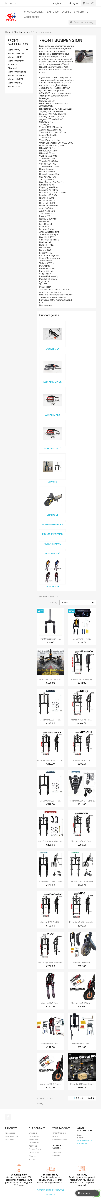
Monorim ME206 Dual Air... (82, 679)
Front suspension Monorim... (50, 841)
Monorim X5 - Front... (82, 639)
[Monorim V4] (52, 334)
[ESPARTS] (52, 466)
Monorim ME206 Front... (50, 720)
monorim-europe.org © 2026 (50, 1189)
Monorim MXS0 (16, 79)
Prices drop (10, 1133)
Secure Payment (36, 1149)
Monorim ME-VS (16, 53)
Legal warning (35, 1136)
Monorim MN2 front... (82, 962)
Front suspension (18, 42)
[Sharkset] (52, 500)
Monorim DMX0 (16, 60)
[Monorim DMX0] (52, 433)
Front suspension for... (50, 639)
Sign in (55, 1136)
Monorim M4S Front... (50, 1043)
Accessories (31, 17)
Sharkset (12, 68)
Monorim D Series (17, 71)
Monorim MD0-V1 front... (82, 841)
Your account (61, 1128)
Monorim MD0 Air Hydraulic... (82, 922)
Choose (77, 602)
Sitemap (32, 1156)
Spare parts (81, 11)
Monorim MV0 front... (50, 1003)
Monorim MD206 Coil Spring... (82, 801)
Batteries (53, 11)
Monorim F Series (17, 75)
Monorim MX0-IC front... (50, 1084)
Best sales (9, 1139)
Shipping (33, 1133)
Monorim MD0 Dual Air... (50, 922)
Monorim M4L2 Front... (82, 1043)
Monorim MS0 (15, 82)
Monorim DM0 (15, 57)
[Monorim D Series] (52, 521)
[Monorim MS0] (52, 550)
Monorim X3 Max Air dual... (50, 679)
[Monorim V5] (52, 571)
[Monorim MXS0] (52, 540)
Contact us (10, 3)
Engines (66, 11)
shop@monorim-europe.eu (84, 1141)
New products (11, 1136)
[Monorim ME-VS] (52, 367)
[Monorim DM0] (52, 400)
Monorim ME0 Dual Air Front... (50, 760)
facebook (50, 1194)
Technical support (56, 1154)
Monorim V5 (14, 86)
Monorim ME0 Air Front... (82, 720)
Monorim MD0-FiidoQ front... (50, 881)
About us (33, 1146)
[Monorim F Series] (52, 530)
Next (91, 1098)
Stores (32, 1159)
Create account (59, 1139)
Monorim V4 (14, 49)
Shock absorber (34, 11)
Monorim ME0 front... (82, 760)
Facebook (8, 1117)
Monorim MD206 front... (50, 801)
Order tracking (59, 1133)
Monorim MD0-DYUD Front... (82, 881)
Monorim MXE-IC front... (82, 1003)
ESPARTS (12, 64)
